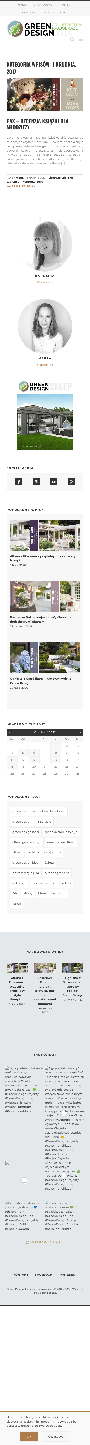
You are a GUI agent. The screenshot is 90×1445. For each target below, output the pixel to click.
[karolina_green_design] (45, 218)
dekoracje (19, 883)
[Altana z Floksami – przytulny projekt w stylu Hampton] (45, 535)
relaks (66, 883)
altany (27, 893)
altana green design (26, 842)
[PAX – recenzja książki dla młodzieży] (45, 94)
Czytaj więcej (21, 185)
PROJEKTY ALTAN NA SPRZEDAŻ (45, 12)
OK (29, 1436)
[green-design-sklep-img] (45, 382)
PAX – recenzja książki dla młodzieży (38, 124)
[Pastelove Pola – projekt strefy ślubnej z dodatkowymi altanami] (45, 596)
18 (12, 766)
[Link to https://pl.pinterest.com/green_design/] (71, 481)
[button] (45, 282)
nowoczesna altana (61, 842)
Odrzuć (56, 1436)
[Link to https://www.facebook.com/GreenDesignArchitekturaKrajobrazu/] (18, 481)
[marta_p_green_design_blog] (45, 300)
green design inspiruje (61, 832)
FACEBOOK (44, 1274)
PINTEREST (68, 1274)
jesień (16, 903)
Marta (20, 177)
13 (34, 759)
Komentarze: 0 (32, 181)
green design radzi (25, 832)
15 (56, 759)
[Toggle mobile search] (72, 39)
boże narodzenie (44, 883)
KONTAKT (20, 1274)
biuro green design (52, 893)
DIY (14, 893)
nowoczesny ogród (25, 873)
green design (21, 821)
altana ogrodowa (57, 873)
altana (17, 852)
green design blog (25, 862)
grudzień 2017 (45, 732)
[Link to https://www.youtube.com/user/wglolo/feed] (53, 481)
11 (12, 759)
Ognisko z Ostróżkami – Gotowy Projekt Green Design (72, 986)
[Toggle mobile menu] (81, 39)
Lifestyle (55, 177)
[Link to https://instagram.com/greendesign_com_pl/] (36, 481)
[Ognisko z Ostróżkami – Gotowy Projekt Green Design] (45, 657)
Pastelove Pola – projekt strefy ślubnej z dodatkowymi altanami (45, 990)
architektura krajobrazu (44, 852)
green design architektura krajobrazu (38, 811)
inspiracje (44, 821)
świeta (49, 862)
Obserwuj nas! (46, 1242)
